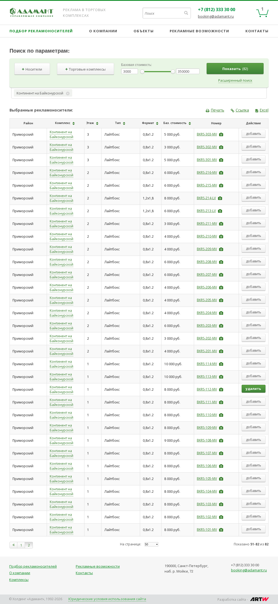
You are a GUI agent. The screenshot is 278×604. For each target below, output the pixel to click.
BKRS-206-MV (207, 287)
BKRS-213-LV (206, 210)
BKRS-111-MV (207, 402)
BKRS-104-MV (207, 491)
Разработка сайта (231, 599)
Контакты (256, 30)
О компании (103, 30)
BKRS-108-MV (207, 440)
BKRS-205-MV (207, 300)
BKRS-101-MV (207, 529)
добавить (253, 133)
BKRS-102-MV (207, 516)
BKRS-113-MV (207, 376)
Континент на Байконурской (61, 134)
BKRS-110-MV (207, 414)
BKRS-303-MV (207, 134)
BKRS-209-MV (207, 249)
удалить (253, 388)
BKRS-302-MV (207, 147)
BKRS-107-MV (207, 453)
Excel (264, 110)
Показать (235, 68)
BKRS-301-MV (207, 159)
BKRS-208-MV (207, 261)
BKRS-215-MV (207, 185)
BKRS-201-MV (207, 351)
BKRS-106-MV (207, 465)
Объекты (144, 30)
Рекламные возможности (199, 30)
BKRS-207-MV (207, 274)
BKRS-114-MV (207, 363)
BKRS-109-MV (207, 427)
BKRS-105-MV (207, 478)
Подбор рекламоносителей (41, 30)
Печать (217, 110)
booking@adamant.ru (216, 16)
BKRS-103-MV (207, 504)
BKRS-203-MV (207, 325)
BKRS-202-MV (207, 338)
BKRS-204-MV (207, 312)
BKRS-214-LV (206, 198)
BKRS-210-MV (207, 236)
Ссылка (242, 110)
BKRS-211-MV (207, 223)
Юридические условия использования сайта (107, 598)
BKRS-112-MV (207, 389)
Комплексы (19, 579)
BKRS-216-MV (207, 172)
